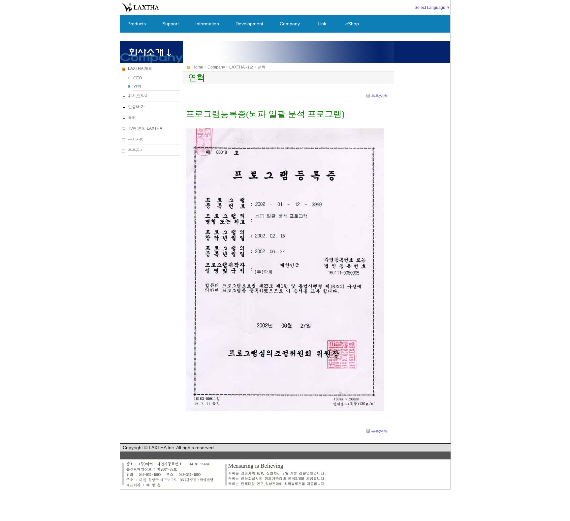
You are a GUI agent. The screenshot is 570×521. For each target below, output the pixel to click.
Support (170, 23)
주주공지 (136, 150)
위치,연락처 (138, 96)
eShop (352, 23)
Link (322, 23)
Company (289, 23)
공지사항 (136, 139)
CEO (137, 78)
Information (207, 23)
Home (197, 67)
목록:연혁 (379, 96)
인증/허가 (136, 106)
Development (249, 23)
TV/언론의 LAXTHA (145, 128)
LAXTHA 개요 (140, 68)
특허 (132, 117)
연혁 (137, 86)
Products (136, 23)
